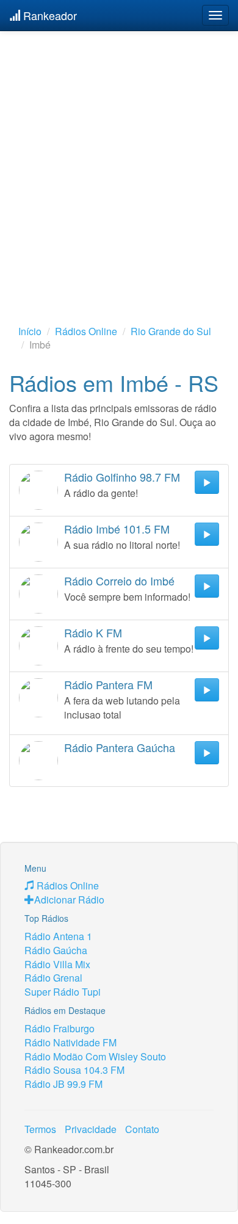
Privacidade (91, 1129)
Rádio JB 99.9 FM (63, 1084)
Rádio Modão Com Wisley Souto (95, 1056)
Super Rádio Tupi (62, 992)
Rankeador (48, 15)
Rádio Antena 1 (58, 936)
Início (29, 331)
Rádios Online (86, 331)
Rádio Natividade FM (70, 1042)
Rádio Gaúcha (55, 950)
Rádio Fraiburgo (59, 1028)
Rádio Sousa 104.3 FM (74, 1070)
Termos (40, 1129)
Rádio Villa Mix (57, 964)
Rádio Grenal (53, 978)
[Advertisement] (119, 159)
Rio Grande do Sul (171, 331)
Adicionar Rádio (69, 900)
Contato (142, 1129)
